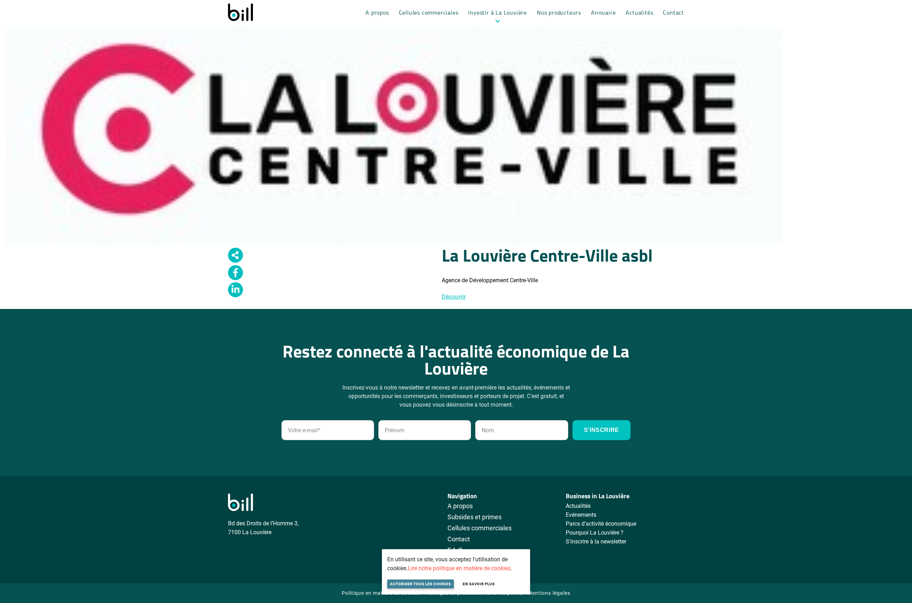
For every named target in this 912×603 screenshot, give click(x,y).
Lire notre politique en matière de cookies (459, 568)
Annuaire (603, 13)
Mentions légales (549, 592)
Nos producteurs (559, 13)
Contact (673, 13)
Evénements (581, 514)
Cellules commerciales (428, 13)
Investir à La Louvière (497, 13)
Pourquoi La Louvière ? (594, 532)
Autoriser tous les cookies (420, 583)
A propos (377, 13)
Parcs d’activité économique (601, 523)
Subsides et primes (474, 516)
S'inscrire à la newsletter (596, 541)
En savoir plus (479, 583)
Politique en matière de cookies (381, 592)
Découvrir (454, 296)
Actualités (639, 13)
